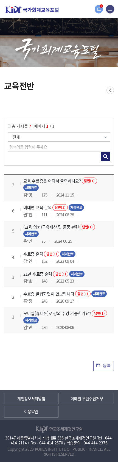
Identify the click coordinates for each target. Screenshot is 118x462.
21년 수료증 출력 (37, 274)
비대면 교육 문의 (37, 207)
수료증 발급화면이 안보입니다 (48, 294)
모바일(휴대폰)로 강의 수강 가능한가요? (57, 313)
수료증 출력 (33, 254)
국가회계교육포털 (32, 9)
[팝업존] (98, 9)
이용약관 (31, 411)
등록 (106, 365)
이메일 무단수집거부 (87, 398)
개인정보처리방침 (31, 398)
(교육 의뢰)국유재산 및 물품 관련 (51, 227)
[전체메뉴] (110, 9)
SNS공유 (110, 90)
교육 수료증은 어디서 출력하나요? (52, 181)
